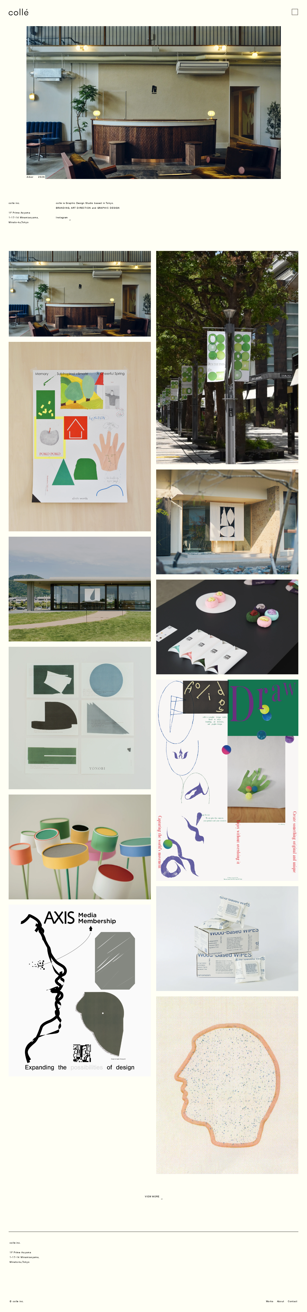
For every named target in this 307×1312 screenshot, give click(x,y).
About (280, 1301)
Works (270, 1301)
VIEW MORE (153, 1195)
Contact (292, 1301)
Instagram (63, 217)
